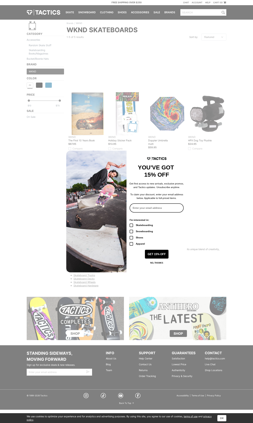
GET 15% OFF (157, 254)
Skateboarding (144, 225)
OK (222, 418)
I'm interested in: (139, 220)
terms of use (191, 416)
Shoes (139, 237)
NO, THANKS (156, 263)
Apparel (140, 243)
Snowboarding (144, 231)
